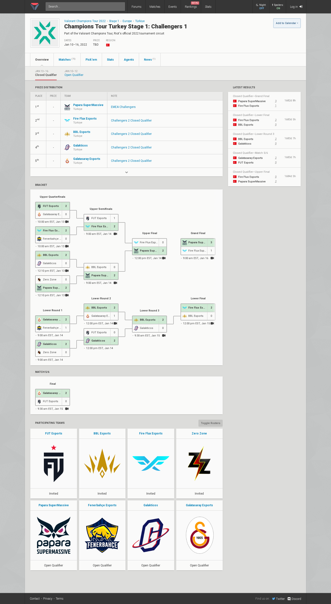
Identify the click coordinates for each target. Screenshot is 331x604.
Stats (208, 6)
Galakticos (150, 505)
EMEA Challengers (123, 107)
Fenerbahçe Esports (102, 505)
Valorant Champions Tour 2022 (85, 21)
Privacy (47, 598)
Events (172, 6)
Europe (127, 21)
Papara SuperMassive (54, 505)
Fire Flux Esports (151, 433)
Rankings (191, 5)
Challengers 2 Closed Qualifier (131, 120)
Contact (35, 598)
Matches (155, 6)
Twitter (280, 598)
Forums (137, 6)
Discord (296, 599)
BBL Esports (102, 433)
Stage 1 (114, 21)
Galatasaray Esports (199, 505)
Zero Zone (199, 433)
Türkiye (140, 21)
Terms (59, 598)
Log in (294, 6)
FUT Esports (53, 433)
